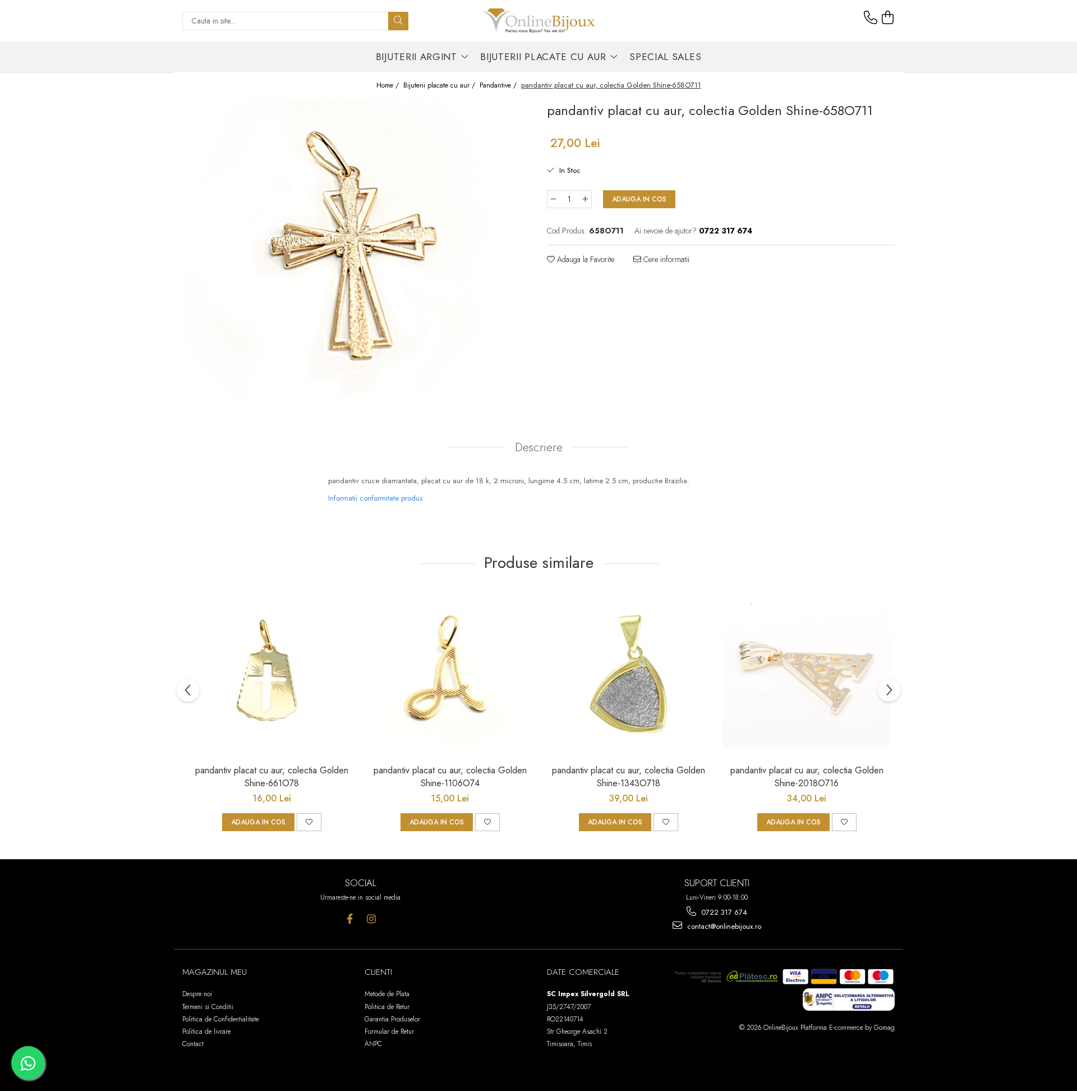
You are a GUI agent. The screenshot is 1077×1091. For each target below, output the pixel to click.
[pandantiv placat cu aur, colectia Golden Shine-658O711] (356, 250)
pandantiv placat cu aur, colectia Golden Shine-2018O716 (806, 777)
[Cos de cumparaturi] (888, 18)
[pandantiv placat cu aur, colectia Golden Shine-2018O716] (806, 674)
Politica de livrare (206, 1031)
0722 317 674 (723, 912)
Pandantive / (499, 85)
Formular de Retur (389, 1031)
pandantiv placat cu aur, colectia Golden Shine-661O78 (271, 777)
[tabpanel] (356, 250)
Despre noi (197, 994)
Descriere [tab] (539, 447)
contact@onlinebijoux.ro (723, 926)
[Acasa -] (538, 20)
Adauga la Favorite (584, 259)
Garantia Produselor (392, 1019)
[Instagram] (371, 919)
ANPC (373, 1044)
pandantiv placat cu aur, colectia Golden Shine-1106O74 (450, 777)
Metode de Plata (387, 994)
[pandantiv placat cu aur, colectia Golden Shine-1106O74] (449, 674)
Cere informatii (665, 259)
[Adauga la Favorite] (309, 822)
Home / (388, 85)
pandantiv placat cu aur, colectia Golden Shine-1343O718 (628, 777)
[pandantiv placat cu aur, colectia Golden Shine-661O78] (271, 674)
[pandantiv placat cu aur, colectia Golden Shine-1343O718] (628, 674)
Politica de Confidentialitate (220, 1019)
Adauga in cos (639, 199)
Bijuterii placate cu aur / (440, 85)
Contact (193, 1044)
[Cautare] (398, 21)
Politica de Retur (387, 1007)
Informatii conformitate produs (375, 498)
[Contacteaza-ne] (870, 18)
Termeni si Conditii (207, 1007)
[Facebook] (350, 919)
